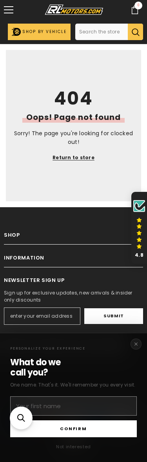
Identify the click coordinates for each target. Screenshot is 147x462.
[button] (21, 418)
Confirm (73, 428)
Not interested (73, 447)
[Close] (136, 344)
